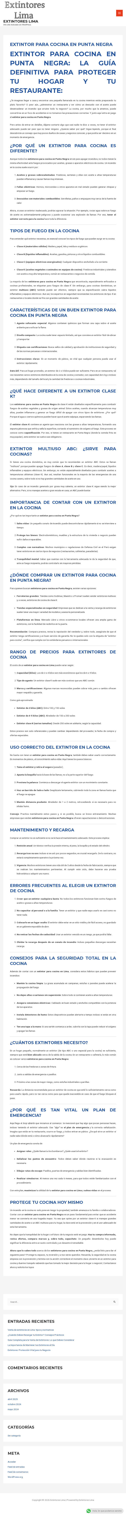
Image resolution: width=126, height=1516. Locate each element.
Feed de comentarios (18, 1472)
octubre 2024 (14, 1404)
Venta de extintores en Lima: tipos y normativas (31, 1330)
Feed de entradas (16, 1466)
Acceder (12, 1461)
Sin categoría (14, 1435)
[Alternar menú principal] (119, 13)
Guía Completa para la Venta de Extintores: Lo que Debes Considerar (41, 1340)
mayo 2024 (13, 1409)
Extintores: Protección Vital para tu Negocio (29, 1350)
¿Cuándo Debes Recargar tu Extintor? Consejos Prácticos (36, 1335)
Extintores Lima (20, 21)
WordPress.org (15, 1477)
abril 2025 (13, 1399)
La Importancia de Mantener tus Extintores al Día (31, 1345)
